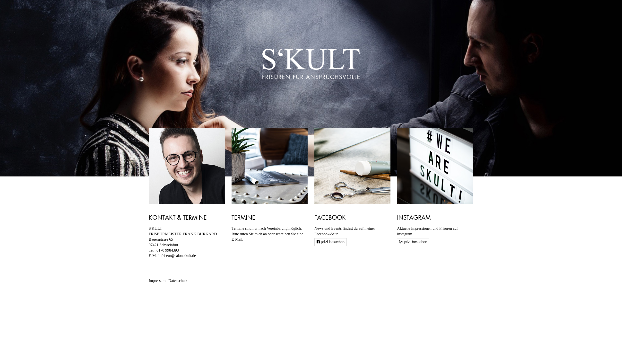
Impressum (157, 281)
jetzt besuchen (332, 242)
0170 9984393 (167, 250)
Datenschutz (177, 281)
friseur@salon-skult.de (178, 256)
